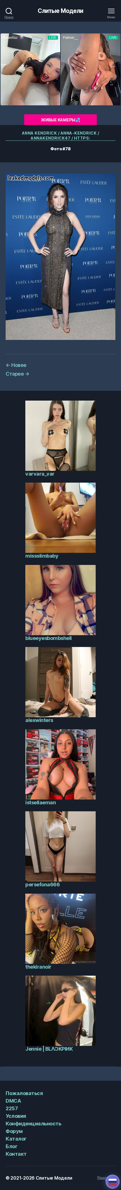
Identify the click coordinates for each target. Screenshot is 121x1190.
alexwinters (39, 720)
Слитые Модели (61, 11)
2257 (12, 1108)
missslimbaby (41, 556)
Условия (16, 1116)
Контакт (16, 1154)
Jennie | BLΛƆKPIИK (49, 1049)
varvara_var (40, 474)
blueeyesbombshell (48, 638)
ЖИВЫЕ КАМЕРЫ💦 (60, 119)
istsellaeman (40, 802)
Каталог (16, 1139)
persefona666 (42, 884)
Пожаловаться (24, 1093)
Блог (11, 1146)
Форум (14, 1131)
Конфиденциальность (33, 1124)
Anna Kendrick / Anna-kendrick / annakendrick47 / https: (60, 135)
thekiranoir (38, 967)
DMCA (13, 1101)
